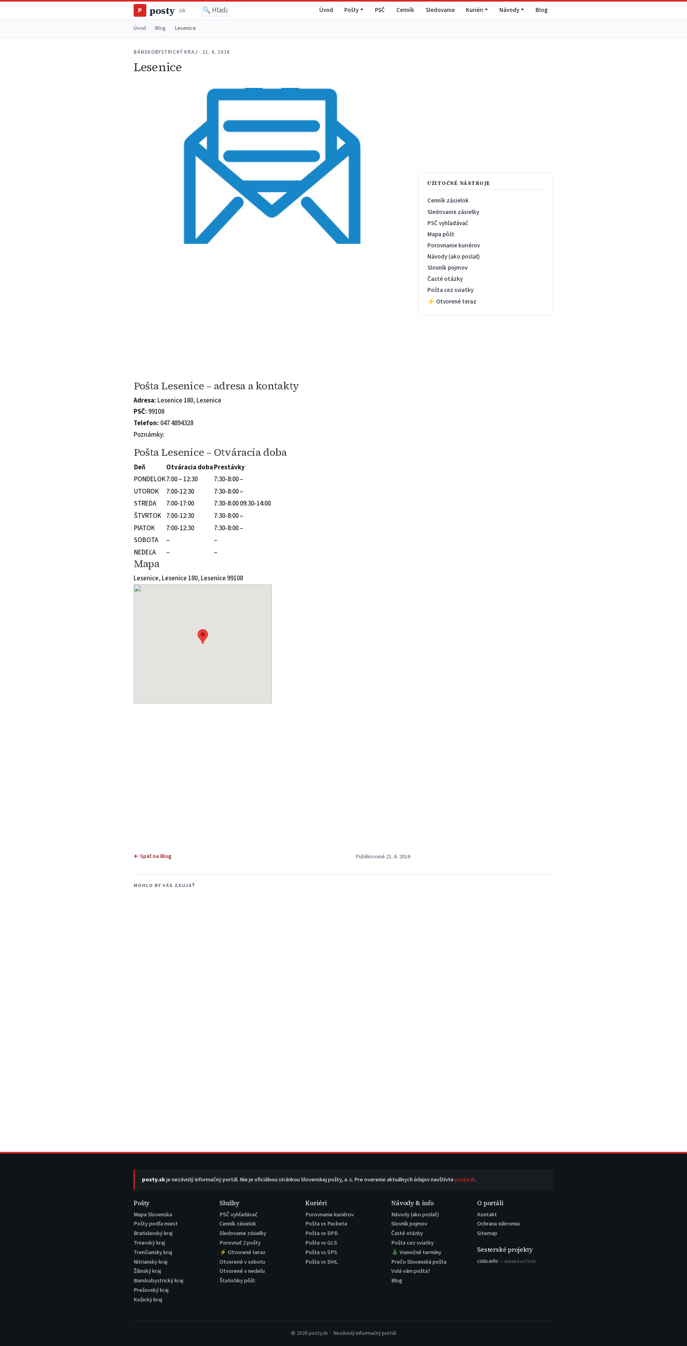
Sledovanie (440, 10)
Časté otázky (445, 278)
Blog (542, 10)
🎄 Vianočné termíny (416, 1252)
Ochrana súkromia (498, 1224)
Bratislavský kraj (153, 1233)
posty (161, 10)
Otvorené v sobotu (242, 1262)
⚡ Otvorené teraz (451, 301)
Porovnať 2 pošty (240, 1243)
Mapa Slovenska (153, 1214)
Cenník (405, 10)
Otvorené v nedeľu (242, 1271)
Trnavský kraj (149, 1243)
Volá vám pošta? (410, 1271)
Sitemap (487, 1233)
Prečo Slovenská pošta (418, 1262)
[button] (203, 636)
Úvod (326, 10)
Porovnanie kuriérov (453, 245)
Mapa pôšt (440, 234)
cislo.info (506, 1261)
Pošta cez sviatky (450, 290)
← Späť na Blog (152, 856)
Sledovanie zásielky (453, 212)
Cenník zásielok (448, 200)
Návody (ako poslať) (453, 256)
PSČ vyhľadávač (447, 223)
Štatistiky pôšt (237, 1280)
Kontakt (487, 1214)
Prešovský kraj (151, 1290)
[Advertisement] (272, 312)
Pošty (351, 10)
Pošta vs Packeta (326, 1224)
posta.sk (465, 1179)
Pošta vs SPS (321, 1252)
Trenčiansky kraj (153, 1252)
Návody (509, 10)
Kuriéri (474, 10)
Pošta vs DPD (321, 1233)
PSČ (380, 10)
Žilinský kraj (147, 1271)
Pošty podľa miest (156, 1224)
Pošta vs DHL (321, 1262)
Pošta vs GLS (321, 1243)
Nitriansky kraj (150, 1262)
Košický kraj (148, 1299)
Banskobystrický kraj (158, 1280)
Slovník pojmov (447, 267)
